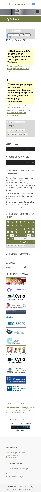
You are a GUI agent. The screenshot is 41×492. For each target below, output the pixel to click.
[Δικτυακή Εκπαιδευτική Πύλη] (16, 322)
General (13, 130)
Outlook (19, 135)
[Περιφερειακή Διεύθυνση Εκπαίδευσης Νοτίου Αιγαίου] (16, 311)
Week (19, 31)
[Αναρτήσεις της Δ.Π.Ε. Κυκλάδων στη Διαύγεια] (16, 295)
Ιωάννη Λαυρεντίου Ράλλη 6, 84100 (21, 469)
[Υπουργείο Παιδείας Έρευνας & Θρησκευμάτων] (16, 304)
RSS (9, 134)
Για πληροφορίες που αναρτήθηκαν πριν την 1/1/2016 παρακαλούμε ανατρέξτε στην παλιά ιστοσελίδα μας (20, 410)
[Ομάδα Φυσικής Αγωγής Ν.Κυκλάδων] (16, 348)
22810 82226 (13, 473)
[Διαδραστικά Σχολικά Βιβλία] (16, 338)
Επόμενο (21, 122)
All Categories (20, 130)
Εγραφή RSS (11, 457)
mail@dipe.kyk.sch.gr (16, 477)
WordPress (30, 489)
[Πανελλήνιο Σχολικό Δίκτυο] (16, 316)
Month (14, 31)
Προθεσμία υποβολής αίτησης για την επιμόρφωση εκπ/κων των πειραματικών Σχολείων (19, 68)
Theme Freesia (12, 489)
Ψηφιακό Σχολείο (12, 455)
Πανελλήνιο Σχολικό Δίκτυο (15, 453)
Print (26, 135)
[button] (2, 12)
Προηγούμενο (13, 122)
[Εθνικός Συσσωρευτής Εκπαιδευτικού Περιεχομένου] (16, 329)
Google (14, 135)
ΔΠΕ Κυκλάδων (15, 4)
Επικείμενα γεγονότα (18, 253)
